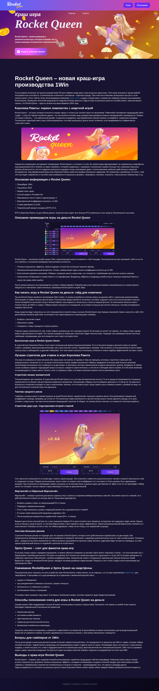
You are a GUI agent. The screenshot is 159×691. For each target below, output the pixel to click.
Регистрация (142, 5)
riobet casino (74, 98)
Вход (128, 5)
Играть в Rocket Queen (33, 52)
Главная (71, 13)
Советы (85, 13)
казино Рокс (129, 573)
